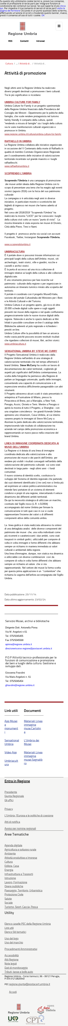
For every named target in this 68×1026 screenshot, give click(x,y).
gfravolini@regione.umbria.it (19, 685)
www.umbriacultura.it (15, 343)
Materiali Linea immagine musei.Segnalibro (33, 758)
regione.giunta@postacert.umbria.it (29, 984)
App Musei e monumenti (11, 726)
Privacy (9, 809)
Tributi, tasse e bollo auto (19, 971)
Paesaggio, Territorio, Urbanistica (23, 890)
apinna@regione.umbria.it (18, 644)
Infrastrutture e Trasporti (19, 874)
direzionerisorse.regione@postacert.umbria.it (28, 648)
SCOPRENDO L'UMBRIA (18, 173)
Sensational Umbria (12, 742)
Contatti (24, 41)
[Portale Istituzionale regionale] (18, 1008)
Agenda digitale (13, 845)
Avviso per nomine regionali (20, 828)
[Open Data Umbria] (46, 1008)
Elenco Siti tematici (15, 932)
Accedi (13, 992)
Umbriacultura (11, 762)
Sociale (9, 902)
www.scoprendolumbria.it (17, 244)
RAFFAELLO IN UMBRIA (18, 141)
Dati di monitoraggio (16, 967)
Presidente (11, 792)
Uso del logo (11, 938)
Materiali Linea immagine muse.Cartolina (33, 726)
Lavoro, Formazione (16, 882)
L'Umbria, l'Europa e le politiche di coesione (29, 815)
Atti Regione (11, 959)
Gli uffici (9, 800)
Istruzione (10, 878)
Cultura (9, 63)
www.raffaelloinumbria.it (17, 166)
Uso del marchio (14, 942)
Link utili (9, 928)
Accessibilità (12, 955)
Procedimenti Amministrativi (21, 949)
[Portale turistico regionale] (13, 1019)
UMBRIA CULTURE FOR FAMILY (22, 102)
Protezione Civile (14, 894)
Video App (11, 752)
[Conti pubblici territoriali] (35, 1019)
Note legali (11, 963)
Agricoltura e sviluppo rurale (20, 849)
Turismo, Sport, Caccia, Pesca (21, 907)
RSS (10, 41)
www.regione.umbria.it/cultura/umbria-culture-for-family (33, 134)
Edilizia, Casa (12, 866)
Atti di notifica (12, 822)
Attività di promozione (25, 63)
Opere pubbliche (14, 886)
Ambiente (10, 853)
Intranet (40, 41)
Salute (8, 898)
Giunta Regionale (14, 796)
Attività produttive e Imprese (21, 857)
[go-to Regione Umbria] (23, 23)
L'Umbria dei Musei (31, 742)
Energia (9, 870)
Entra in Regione (17, 781)
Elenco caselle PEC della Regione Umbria (28, 923)
